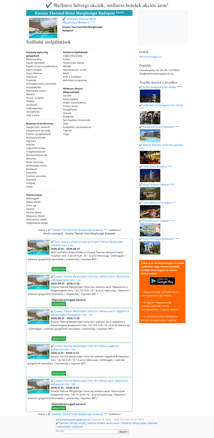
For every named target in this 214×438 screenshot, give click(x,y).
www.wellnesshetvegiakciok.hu (73, 419)
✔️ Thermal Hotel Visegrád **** (156, 220)
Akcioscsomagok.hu (150, 56)
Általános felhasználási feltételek (140, 423)
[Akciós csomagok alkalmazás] (162, 280)
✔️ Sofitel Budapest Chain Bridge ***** (160, 87)
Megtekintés (59, 269)
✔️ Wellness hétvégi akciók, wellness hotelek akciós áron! (107, 4)
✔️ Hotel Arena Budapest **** (155, 166)
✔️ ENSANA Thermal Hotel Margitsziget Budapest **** (79, 20)
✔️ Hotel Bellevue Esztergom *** (157, 202)
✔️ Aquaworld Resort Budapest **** (159, 126)
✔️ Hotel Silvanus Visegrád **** (156, 184)
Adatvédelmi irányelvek (70, 426)
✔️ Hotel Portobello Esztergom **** (159, 238)
